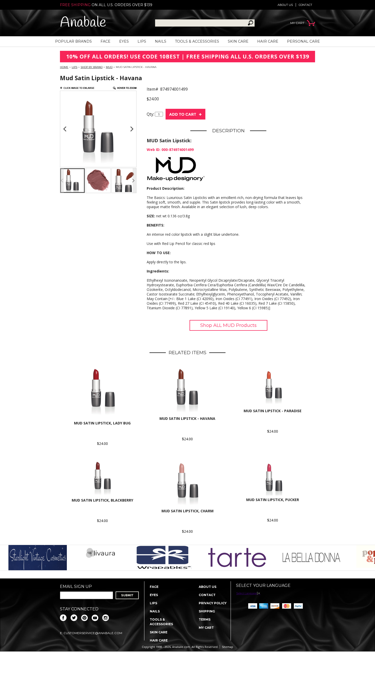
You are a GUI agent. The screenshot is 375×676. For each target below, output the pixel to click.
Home (64, 67)
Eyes (124, 41)
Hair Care (267, 41)
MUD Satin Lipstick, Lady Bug (102, 423)
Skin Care (238, 41)
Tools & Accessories (197, 41)
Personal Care (303, 41)
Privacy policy (213, 603)
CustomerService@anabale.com (93, 633)
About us (285, 5)
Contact (305, 5)
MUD (109, 67)
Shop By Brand (92, 67)
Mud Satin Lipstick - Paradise (273, 410)
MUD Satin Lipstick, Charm (187, 510)
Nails (160, 41)
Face (105, 41)
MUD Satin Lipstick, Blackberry (102, 500)
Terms (204, 619)
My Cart (206, 628)
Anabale (83, 23)
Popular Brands (73, 41)
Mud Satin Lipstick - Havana (187, 418)
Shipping (207, 611)
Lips (142, 41)
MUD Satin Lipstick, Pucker (272, 499)
